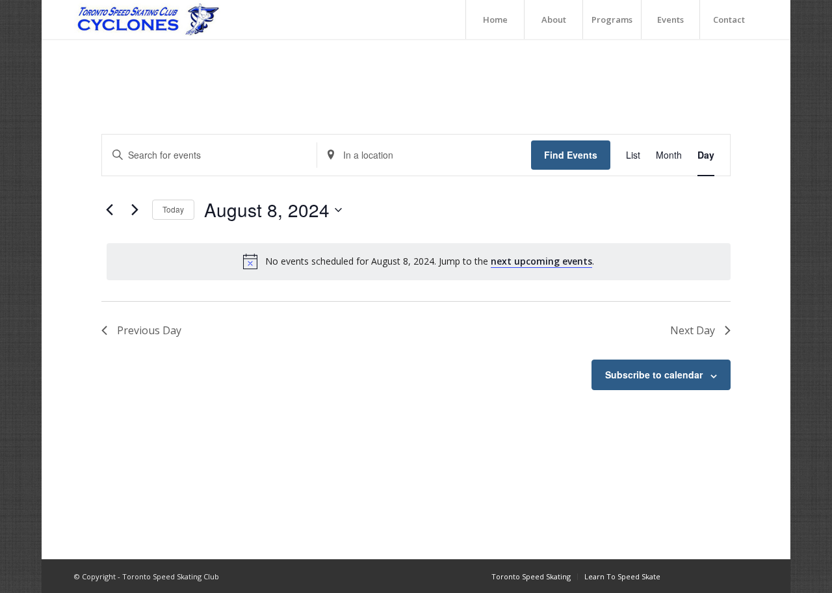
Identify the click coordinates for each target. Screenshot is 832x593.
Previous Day (149, 330)
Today (173, 209)
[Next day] (134, 210)
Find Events (570, 154)
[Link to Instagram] (709, 576)
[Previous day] (109, 210)
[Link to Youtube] (728, 576)
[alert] (419, 261)
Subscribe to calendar (654, 374)
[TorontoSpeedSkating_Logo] (147, 19)
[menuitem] (494, 19)
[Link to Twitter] (748, 576)
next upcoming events (541, 261)
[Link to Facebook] (689, 576)
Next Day (692, 330)
